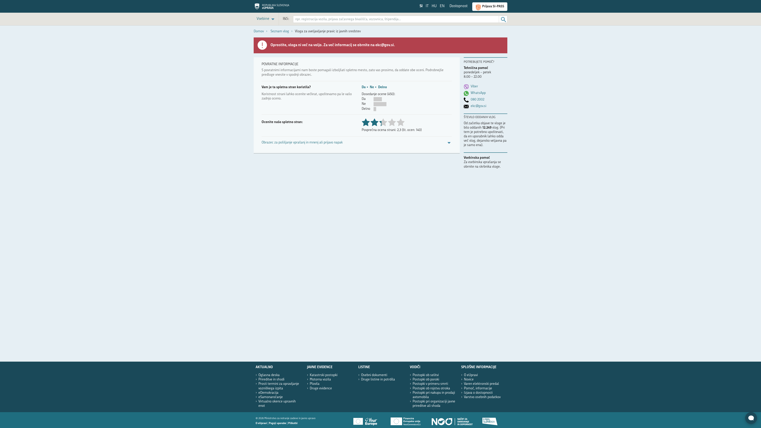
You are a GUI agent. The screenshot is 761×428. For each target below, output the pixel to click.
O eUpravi (471, 375)
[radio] (383, 123)
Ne (372, 87)
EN (442, 6)
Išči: (286, 19)
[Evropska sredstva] (490, 420)
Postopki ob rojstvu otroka (431, 388)
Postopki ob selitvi (426, 375)
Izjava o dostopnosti (478, 393)
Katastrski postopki (323, 375)
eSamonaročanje (270, 397)
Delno (382, 87)
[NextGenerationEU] (406, 420)
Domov (259, 31)
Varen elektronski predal (481, 384)
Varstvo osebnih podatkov (482, 397)
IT (427, 6)
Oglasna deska (269, 375)
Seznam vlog (280, 31)
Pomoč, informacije (478, 388)
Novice (469, 379)
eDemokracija (268, 393)
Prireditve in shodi (271, 379)
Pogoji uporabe (277, 423)
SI (421, 6)
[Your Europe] (366, 420)
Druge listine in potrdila (378, 379)
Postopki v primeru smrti (430, 384)
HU (434, 6)
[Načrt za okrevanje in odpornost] (452, 420)
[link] (266, 19)
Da (364, 87)
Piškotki (293, 423)
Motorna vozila (320, 379)
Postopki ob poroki (426, 379)
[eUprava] (272, 7)
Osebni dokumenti (374, 375)
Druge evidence (321, 388)
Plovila (314, 384)
